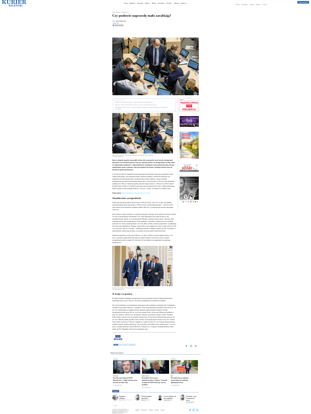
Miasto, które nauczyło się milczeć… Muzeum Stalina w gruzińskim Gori (134, 102)
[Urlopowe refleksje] (115, 397)
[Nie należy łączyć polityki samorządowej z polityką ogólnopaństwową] (184, 367)
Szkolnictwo (116, 375)
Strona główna (116, 12)
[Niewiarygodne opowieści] (137, 397)
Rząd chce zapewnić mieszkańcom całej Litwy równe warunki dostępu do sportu (135, 104)
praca (120, 344)
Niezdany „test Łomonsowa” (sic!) (191, 398)
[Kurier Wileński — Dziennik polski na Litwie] (14, 3)
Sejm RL (125, 344)
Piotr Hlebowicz (183, 387)
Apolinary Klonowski (168, 399)
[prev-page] (113, 406)
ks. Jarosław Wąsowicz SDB (170, 387)
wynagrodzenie (132, 344)
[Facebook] (125, 33)
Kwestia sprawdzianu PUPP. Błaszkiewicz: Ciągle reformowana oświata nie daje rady (125, 380)
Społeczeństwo (145, 375)
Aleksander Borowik (126, 387)
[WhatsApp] (133, 33)
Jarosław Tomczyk (122, 399)
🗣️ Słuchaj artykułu (118, 25)
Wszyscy (117, 387)
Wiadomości (125, 12)
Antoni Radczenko (121, 21)
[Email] (136, 33)
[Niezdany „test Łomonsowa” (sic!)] (182, 397)
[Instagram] (191, 346)
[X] (129, 33)
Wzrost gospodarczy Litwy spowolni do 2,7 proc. (136, 193)
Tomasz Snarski (195, 388)
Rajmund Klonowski (194, 387)
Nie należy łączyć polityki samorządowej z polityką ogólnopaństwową (179, 380)
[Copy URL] (140, 33)
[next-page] (116, 406)
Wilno (172, 375)
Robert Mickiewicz (184, 388)
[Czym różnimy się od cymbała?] (160, 397)
